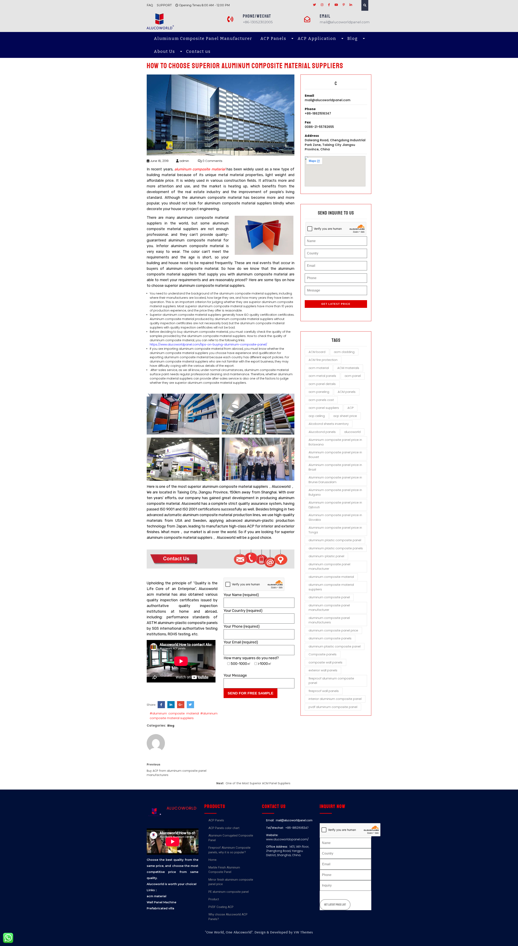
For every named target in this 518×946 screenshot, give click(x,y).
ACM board (317, 352)
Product (213, 899)
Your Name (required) (241, 595)
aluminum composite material (331, 577)
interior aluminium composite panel (335, 699)
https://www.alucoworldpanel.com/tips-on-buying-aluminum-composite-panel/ (208, 344)
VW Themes (303, 932)
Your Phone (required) (242, 626)
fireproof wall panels (324, 691)
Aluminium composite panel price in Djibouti (335, 504)
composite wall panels (325, 662)
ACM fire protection (323, 360)
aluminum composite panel (329, 597)
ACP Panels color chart (223, 828)
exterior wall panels (323, 670)
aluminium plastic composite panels (336, 548)
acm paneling (319, 392)
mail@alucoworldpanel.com (327, 100)
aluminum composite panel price (333, 630)
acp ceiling (317, 416)
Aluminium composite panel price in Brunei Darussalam (335, 479)
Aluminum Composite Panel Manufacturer (203, 38)
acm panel (353, 376)
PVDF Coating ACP (221, 907)
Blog (352, 38)
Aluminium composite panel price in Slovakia (335, 517)
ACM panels (347, 392)
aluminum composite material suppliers (331, 586)
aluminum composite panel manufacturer (329, 607)
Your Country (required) (243, 610)
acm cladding (344, 352)
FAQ (150, 5)
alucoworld (352, 432)
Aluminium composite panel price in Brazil (335, 467)
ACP (350, 408)
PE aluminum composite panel (228, 892)
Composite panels (322, 654)
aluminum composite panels (330, 638)
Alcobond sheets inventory (329, 424)
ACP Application (316, 38)
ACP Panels (273, 38)
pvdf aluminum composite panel (333, 707)
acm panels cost (321, 400)
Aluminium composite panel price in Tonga (335, 529)
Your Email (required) (241, 642)
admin (184, 161)
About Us (164, 51)
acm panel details (322, 384)
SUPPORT (164, 5)
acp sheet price (345, 416)
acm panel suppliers (324, 408)
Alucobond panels (322, 432)
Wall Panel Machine (161, 902)
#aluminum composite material (174, 713)
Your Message (235, 675)
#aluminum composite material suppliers (184, 715)
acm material (319, 368)
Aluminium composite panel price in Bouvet (335, 454)
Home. (212, 860)
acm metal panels (322, 376)
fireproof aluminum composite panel (331, 680)
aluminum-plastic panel (326, 556)
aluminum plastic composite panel (335, 646)
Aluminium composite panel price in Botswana (335, 442)
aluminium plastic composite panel (335, 540)
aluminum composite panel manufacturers (329, 620)
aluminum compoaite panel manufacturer (329, 566)
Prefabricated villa (160, 908)
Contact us (198, 51)
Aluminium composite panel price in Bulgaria (335, 492)
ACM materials (348, 368)
